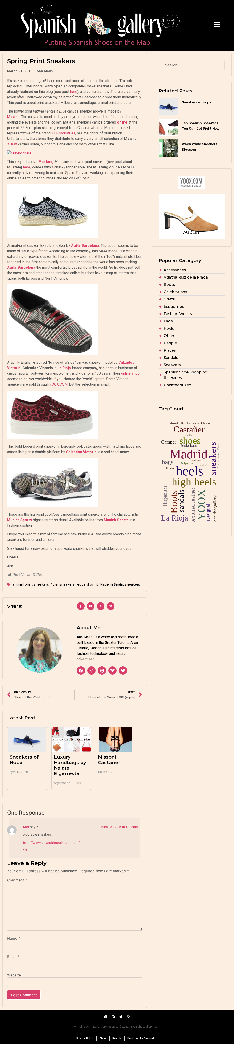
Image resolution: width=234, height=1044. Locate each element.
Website (14, 975)
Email (13, 956)
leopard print (87, 584)
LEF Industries (63, 133)
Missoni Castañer (109, 759)
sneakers (132, 584)
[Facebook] (81, 670)
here (73, 91)
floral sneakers (63, 584)
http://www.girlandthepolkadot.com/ (51, 842)
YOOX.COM (59, 384)
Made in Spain (111, 584)
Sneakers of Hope (196, 102)
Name (13, 938)
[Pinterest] (102, 670)
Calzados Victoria (80, 452)
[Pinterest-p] (128, 1017)
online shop (130, 373)
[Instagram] (91, 670)
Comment (17, 880)
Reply (26, 849)
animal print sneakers (31, 584)
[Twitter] (123, 670)
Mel (26, 827)
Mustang (45, 162)
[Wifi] (112, 670)
